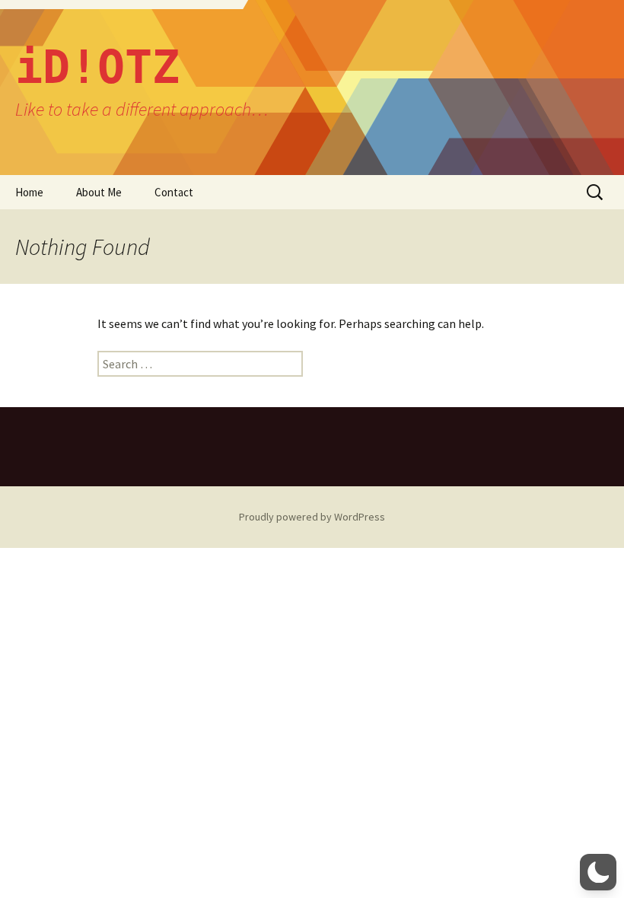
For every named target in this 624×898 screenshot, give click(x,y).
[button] (598, 872)
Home (29, 192)
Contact (173, 192)
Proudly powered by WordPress (312, 517)
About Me (99, 192)
